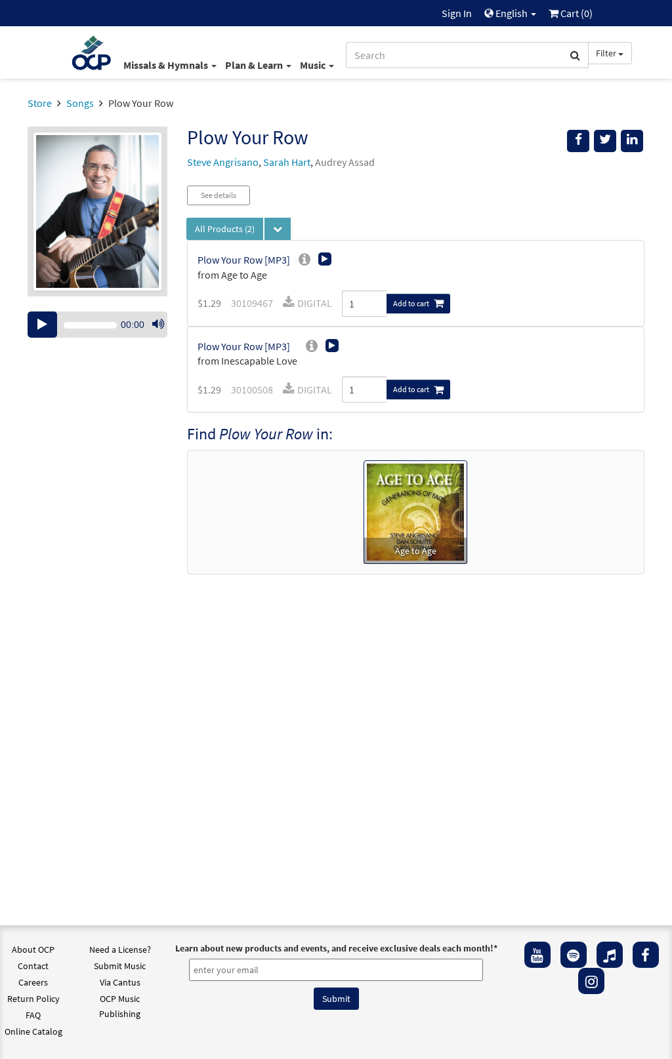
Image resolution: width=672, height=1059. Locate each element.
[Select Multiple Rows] (277, 229)
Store (40, 103)
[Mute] (158, 324)
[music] (610, 955)
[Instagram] (591, 981)
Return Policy (33, 999)
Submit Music (120, 966)
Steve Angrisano (223, 162)
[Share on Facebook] (578, 141)
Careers (33, 982)
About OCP (33, 949)
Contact (33, 966)
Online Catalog (33, 1031)
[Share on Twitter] (605, 141)
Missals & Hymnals (166, 64)
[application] (97, 324)
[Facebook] (646, 955)
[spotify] (573, 955)
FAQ (33, 1015)
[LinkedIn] (632, 141)
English (512, 13)
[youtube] (537, 955)
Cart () (575, 13)
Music (313, 64)
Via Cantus (120, 982)
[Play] (42, 324)
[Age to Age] (415, 510)
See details (218, 195)
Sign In (457, 13)
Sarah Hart (286, 162)
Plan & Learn (255, 64)
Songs (80, 103)
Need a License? (120, 949)
